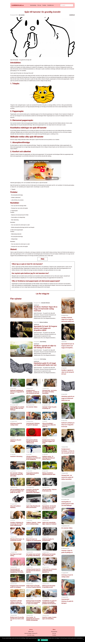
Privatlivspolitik (44, 640)
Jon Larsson (21, 15)
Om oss (39, 5)
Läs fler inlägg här (42, 294)
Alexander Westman (45, 302)
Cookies (44, 5)
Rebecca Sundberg (44, 322)
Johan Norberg (43, 341)
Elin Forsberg (43, 359)
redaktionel (72, 15)
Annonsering (33, 5)
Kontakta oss (50, 5)
